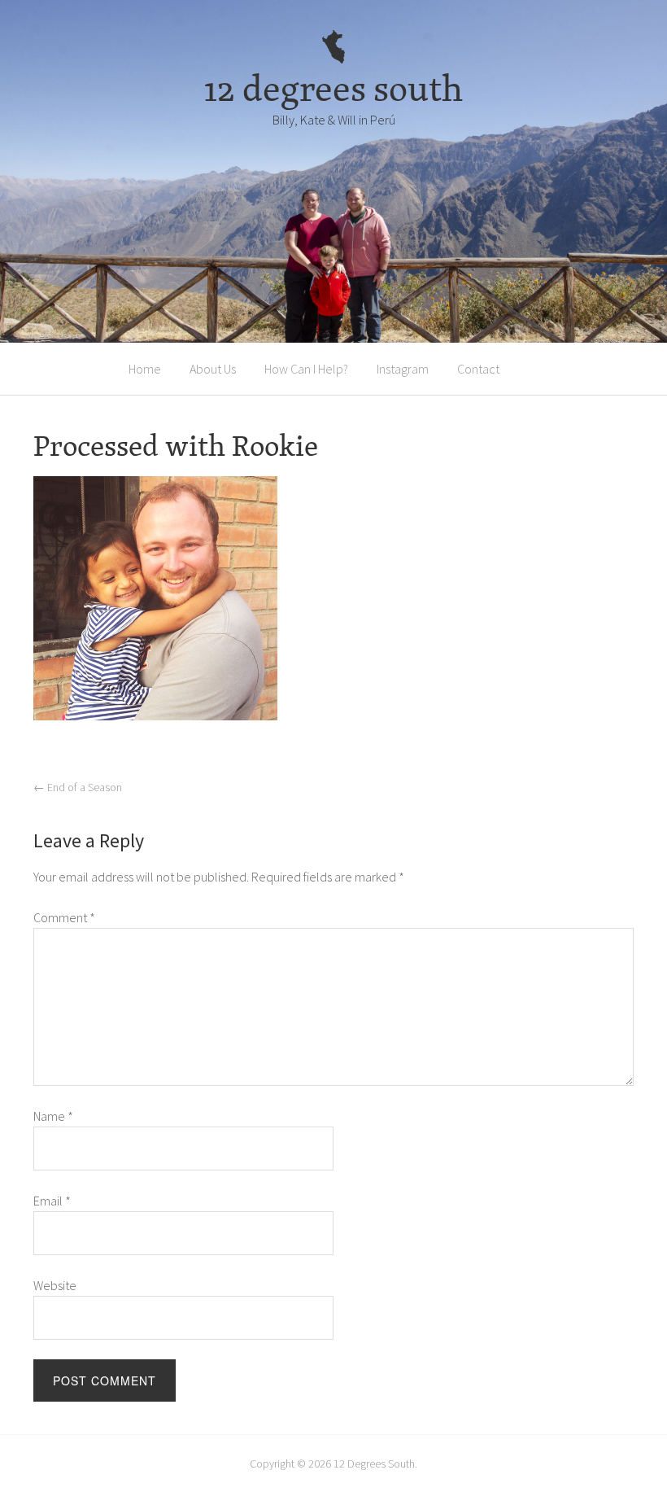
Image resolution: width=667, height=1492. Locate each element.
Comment (64, 917)
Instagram (403, 369)
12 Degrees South (374, 1463)
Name (53, 1116)
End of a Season (77, 787)
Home (145, 369)
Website (54, 1285)
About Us (213, 369)
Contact (478, 369)
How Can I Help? (306, 369)
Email (52, 1200)
